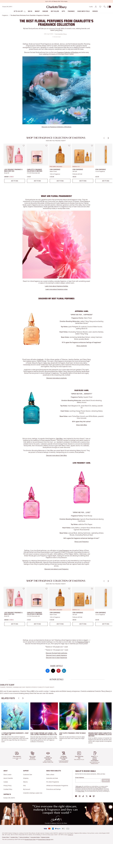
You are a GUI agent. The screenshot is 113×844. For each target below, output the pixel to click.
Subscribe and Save (52, 778)
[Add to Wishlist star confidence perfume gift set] (92, 145)
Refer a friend (50, 774)
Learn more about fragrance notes (56, 289)
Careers (6, 782)
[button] (104, 7)
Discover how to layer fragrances (56, 657)
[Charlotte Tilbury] (56, 6)
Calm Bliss (59, 438)
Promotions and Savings (53, 789)
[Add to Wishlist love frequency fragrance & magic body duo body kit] (23, 145)
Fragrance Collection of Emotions (68, 52)
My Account (26, 789)
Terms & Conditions (24, 837)
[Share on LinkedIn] (64, 671)
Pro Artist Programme (52, 782)
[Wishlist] (100, 7)
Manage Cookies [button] (45, 837)
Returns (25, 782)
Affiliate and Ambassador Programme (57, 785)
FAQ (24, 785)
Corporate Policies (35, 837)
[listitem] (20, 11)
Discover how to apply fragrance (56, 655)
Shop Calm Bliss (81, 425)
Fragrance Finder (82, 642)
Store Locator (7, 774)
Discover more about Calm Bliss (56, 455)
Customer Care (27, 774)
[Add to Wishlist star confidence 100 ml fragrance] (69, 145)
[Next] (108, 138)
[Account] (96, 7)
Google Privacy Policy (30, 839)
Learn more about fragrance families (56, 286)
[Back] (104, 138)
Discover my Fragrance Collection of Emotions (56, 127)
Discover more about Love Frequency (56, 569)
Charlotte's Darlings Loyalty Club (32, 793)
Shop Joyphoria (82, 346)
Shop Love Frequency (82, 541)
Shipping (25, 778)
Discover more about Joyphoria (56, 378)
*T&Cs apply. (78, 786)
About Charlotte (8, 778)
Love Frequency (64, 550)
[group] (13, 164)
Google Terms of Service (44, 839)
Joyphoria (40, 359)
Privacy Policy (7, 785)
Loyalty (91, 6)
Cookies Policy (8, 789)
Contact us (70, 834)
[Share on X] (53, 671)
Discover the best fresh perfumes (56, 653)
